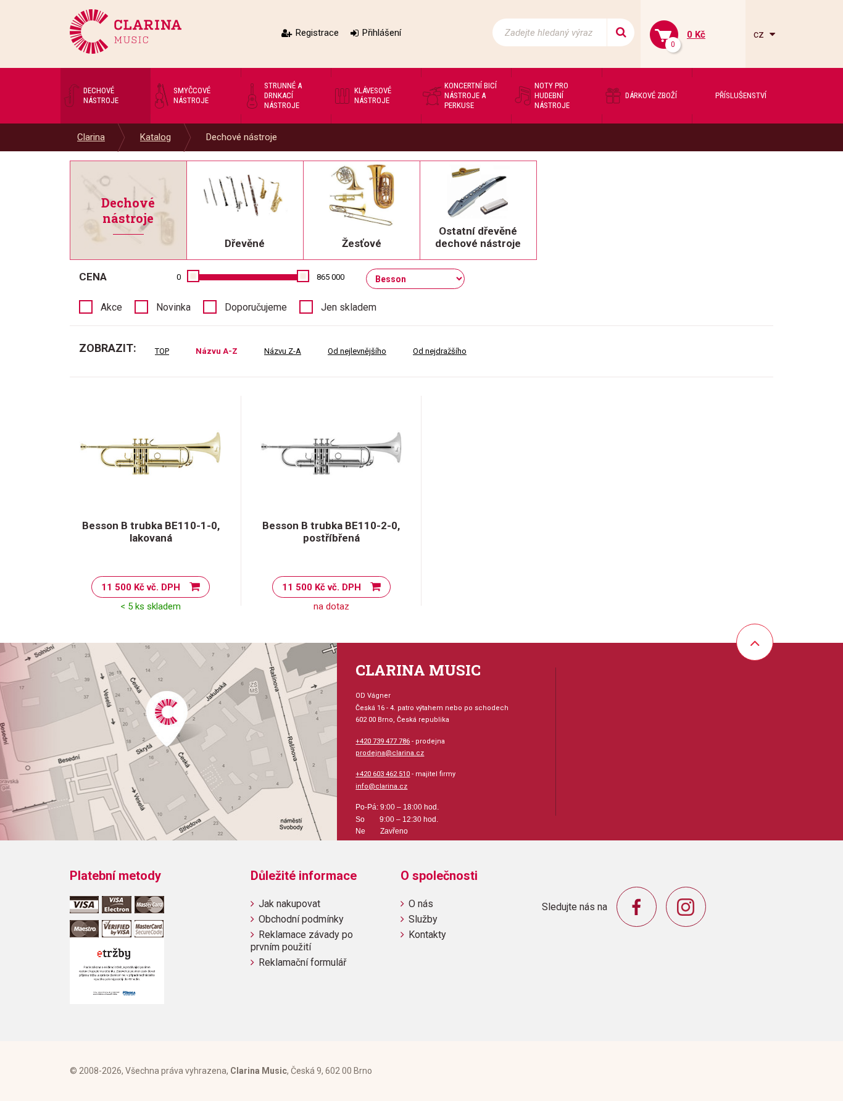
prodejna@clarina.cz (389, 753)
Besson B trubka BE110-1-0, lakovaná (151, 531)
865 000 (330, 277)
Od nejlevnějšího (357, 351)
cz (760, 34)
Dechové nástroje (241, 137)
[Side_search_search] (620, 32)
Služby (423, 919)
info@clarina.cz (381, 786)
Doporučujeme (256, 307)
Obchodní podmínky (301, 919)
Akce (111, 307)
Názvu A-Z (217, 351)
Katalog (155, 137)
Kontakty (427, 934)
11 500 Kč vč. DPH (140, 587)
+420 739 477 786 (382, 741)
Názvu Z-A (282, 351)
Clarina (91, 137)
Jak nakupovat (289, 904)
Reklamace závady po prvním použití (302, 940)
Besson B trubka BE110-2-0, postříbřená (331, 531)
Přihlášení (381, 32)
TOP (162, 351)
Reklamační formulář (302, 962)
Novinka (173, 307)
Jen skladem (348, 307)
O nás (421, 904)
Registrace (317, 32)
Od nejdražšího (440, 351)
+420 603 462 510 (382, 774)
